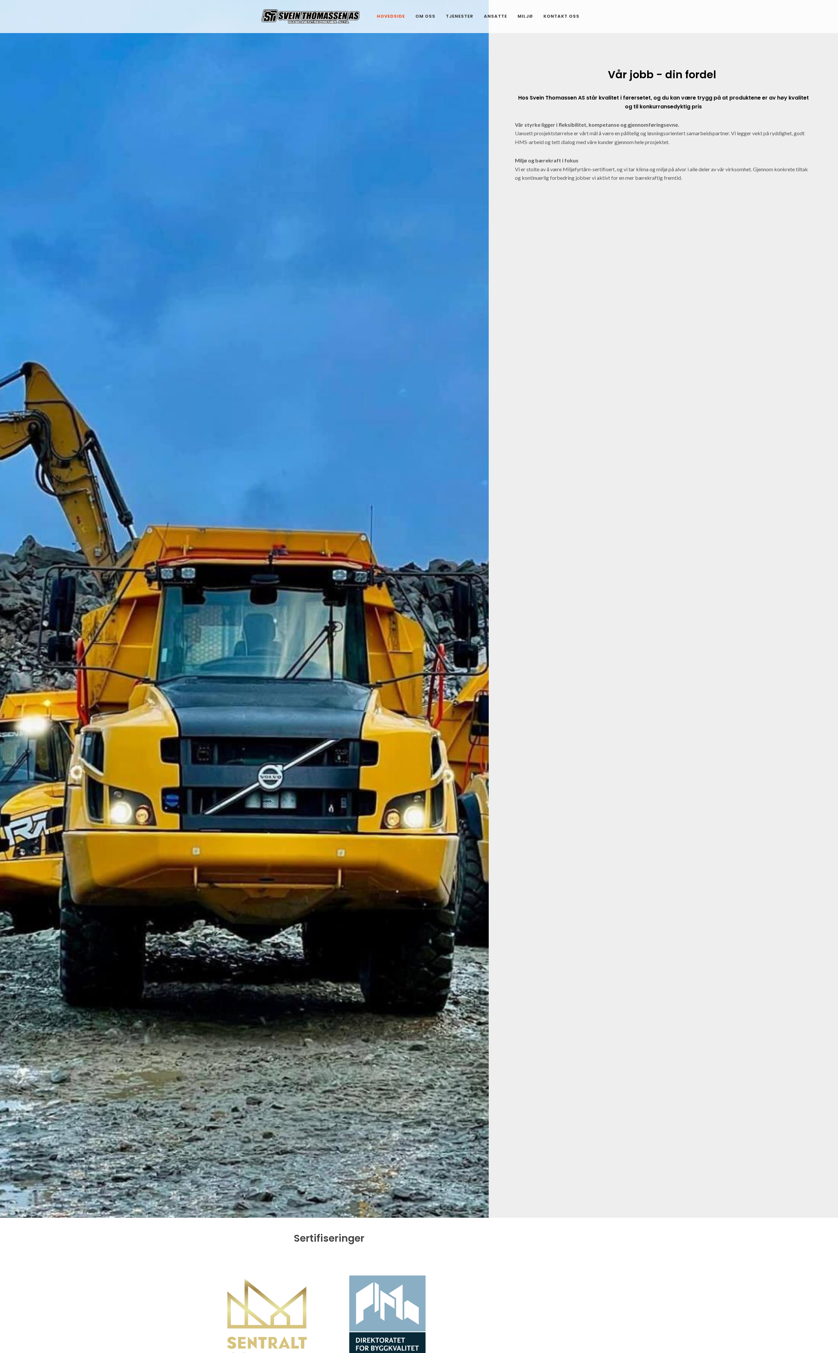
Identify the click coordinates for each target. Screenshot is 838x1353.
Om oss (425, 16)
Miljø (525, 16)
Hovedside (391, 16)
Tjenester (459, 16)
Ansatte (495, 16)
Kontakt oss (561, 16)
